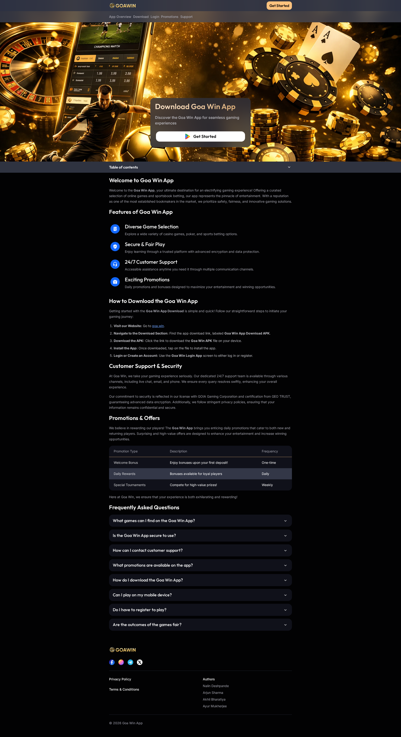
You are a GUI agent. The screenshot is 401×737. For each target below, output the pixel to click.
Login (155, 17)
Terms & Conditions (124, 689)
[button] (200, 167)
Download (141, 17)
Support (186, 17)
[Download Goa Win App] (200, 81)
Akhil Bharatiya (214, 699)
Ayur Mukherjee (215, 706)
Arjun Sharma (213, 693)
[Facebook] (112, 662)
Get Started (279, 5)
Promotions (169, 17)
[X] (139, 662)
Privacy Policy (120, 679)
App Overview (120, 17)
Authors (209, 679)
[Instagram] (121, 662)
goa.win (158, 326)
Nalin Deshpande (216, 686)
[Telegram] (130, 662)
